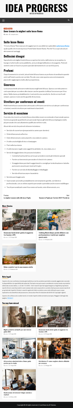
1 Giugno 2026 (13, 365)
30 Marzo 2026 (13, 397)
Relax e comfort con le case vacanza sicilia (18, 267)
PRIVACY (10, 298)
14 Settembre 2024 (13, 269)
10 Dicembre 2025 (48, 239)
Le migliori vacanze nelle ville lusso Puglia (17, 196)
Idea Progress (36, 8)
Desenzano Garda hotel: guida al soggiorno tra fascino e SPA (18, 233)
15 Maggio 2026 (48, 365)
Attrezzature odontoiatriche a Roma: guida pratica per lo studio (17, 362)
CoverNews (43, 405)
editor (6, 34)
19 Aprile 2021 (14, 34)
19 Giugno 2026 (13, 237)
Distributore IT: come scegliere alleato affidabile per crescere (54, 362)
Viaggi (10, 28)
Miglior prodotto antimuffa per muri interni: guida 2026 (17, 331)
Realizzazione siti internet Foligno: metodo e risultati (18, 394)
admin (6, 237)
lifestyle (6, 325)
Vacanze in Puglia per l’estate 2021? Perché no (54, 196)
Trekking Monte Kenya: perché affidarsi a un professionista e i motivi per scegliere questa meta (54, 234)
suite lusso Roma (62, 46)
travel (5, 28)
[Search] (68, 20)
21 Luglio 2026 (13, 334)
